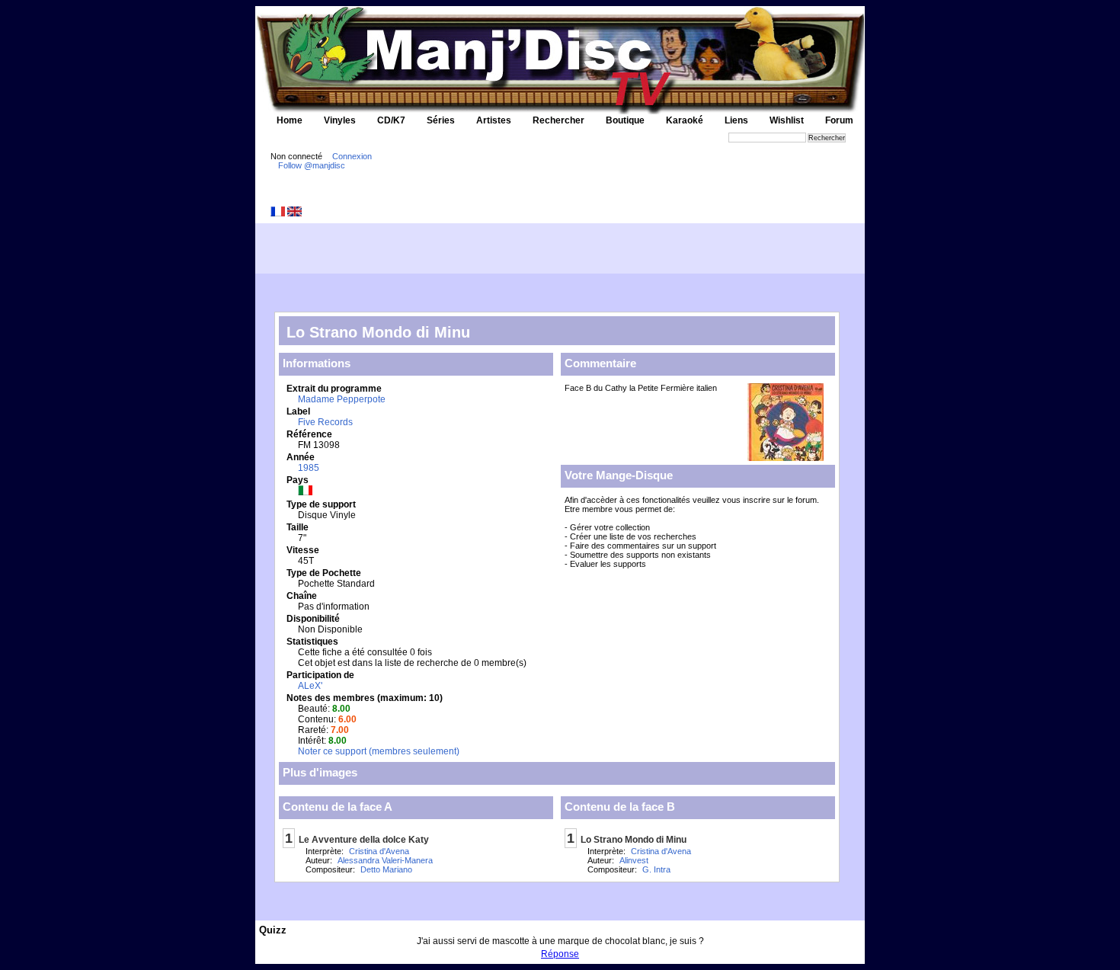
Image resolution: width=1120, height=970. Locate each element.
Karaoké (684, 120)
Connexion (352, 156)
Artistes (493, 120)
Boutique (625, 120)
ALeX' (310, 685)
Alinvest (633, 860)
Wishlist (787, 120)
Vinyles (340, 120)
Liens (736, 120)
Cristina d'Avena (379, 851)
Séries (441, 120)
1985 (308, 468)
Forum (839, 120)
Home (289, 120)
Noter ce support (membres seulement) (378, 751)
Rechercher (558, 120)
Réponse (560, 954)
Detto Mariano (386, 869)
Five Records (325, 422)
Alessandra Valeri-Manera (385, 860)
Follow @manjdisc (311, 165)
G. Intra (656, 869)
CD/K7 (391, 120)
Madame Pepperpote (342, 399)
